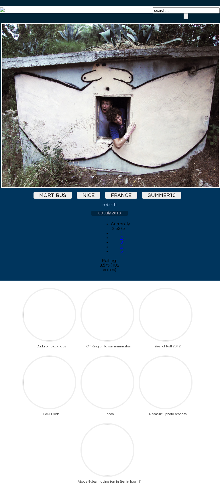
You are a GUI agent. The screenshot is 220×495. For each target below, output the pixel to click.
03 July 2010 (109, 213)
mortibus (52, 195)
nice (88, 195)
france (121, 195)
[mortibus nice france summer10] (109, 100)
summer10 (162, 195)
